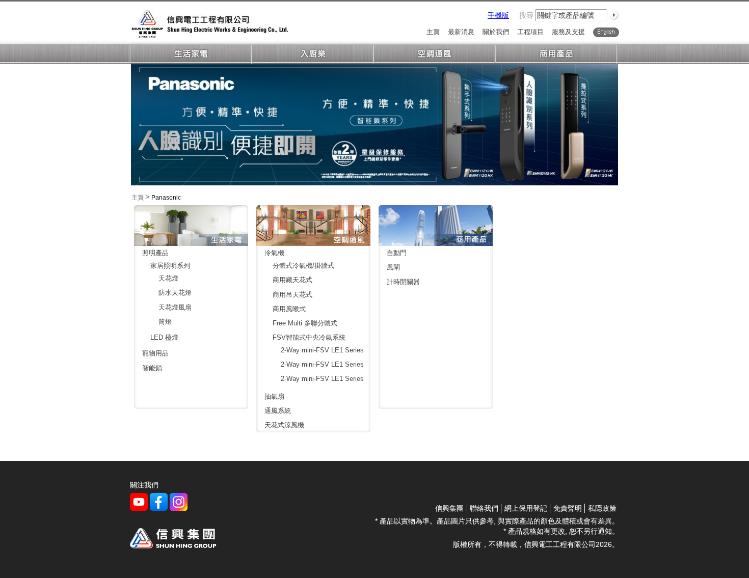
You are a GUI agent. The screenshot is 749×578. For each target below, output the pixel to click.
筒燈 (165, 321)
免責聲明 (567, 508)
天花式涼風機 (284, 425)
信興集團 (449, 508)
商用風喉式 (289, 309)
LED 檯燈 (164, 337)
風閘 (393, 267)
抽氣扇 (274, 396)
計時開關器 (403, 282)
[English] (606, 32)
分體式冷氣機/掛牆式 (303, 265)
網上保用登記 (525, 508)
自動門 (397, 253)
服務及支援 (568, 32)
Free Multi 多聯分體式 (305, 323)
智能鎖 (152, 368)
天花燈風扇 (175, 307)
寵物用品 (155, 353)
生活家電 (191, 54)
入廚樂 (312, 54)
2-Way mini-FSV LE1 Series (322, 350)
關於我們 (496, 32)
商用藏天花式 (292, 280)
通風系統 (277, 411)
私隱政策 (602, 508)
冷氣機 (274, 253)
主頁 (433, 32)
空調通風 (434, 54)
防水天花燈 (175, 292)
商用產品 (556, 54)
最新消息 (461, 32)
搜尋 (526, 15)
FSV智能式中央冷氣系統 (309, 337)
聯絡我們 (484, 508)
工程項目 (530, 32)
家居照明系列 (170, 265)
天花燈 (168, 278)
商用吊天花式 (292, 294)
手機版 (498, 15)
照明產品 (155, 253)
